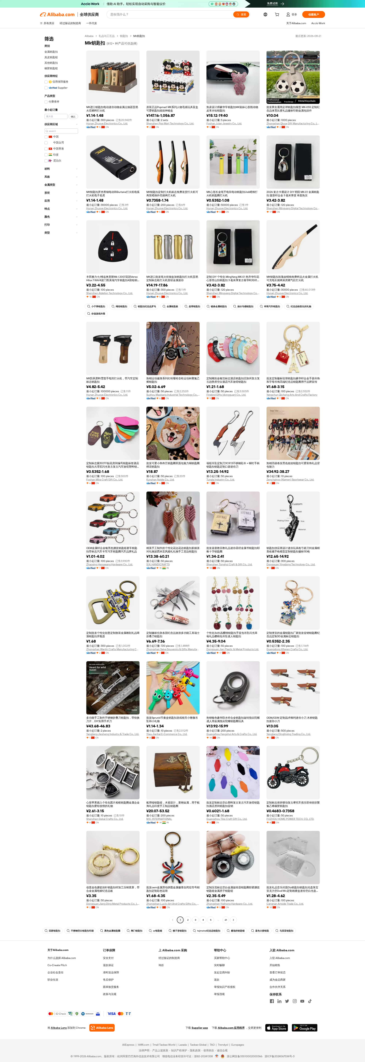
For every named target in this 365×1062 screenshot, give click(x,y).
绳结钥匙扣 (121, 306)
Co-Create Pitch (57, 965)
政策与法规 (109, 994)
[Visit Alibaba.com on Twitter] (287, 1001)
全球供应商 (89, 14)
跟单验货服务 (111, 986)
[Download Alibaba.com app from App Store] (276, 1028)
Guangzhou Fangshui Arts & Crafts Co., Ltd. (231, 734)
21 (226, 920)
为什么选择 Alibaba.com (62, 957)
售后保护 (108, 979)
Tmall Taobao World (163, 1044)
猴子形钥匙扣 (179, 930)
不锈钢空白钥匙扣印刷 (82, 930)
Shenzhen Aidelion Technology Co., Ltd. (109, 293)
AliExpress (128, 1044)
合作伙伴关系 (278, 986)
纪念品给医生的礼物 (301, 306)
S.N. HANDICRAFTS (158, 564)
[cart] (278, 15)
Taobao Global (198, 1044)
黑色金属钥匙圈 (112, 930)
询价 (161, 965)
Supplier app (200, 1027)
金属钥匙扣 (51, 51)
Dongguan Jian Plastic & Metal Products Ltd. (232, 649)
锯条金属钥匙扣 (219, 306)
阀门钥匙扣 (136, 930)
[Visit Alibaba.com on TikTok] (310, 1001)
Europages (237, 1044)
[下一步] (233, 919)
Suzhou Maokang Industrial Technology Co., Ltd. (173, 394)
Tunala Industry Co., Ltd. (220, 479)
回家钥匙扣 (54, 930)
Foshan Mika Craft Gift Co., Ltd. (104, 479)
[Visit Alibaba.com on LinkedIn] (279, 1001)
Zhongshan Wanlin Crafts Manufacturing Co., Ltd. (113, 649)
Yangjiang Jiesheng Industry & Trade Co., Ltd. (112, 734)
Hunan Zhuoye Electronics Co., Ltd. (107, 123)
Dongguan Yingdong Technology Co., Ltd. (291, 564)
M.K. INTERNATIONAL (159, 818)
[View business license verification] (217, 1056)
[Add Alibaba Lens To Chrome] (102, 1028)
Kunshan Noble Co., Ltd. (160, 479)
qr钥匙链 (157, 930)
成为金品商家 (278, 979)
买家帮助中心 (222, 957)
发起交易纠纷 (222, 972)
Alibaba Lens (59, 1027)
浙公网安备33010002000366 (244, 1056)
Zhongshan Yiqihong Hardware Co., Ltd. (229, 903)
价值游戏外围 (98, 313)
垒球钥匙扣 (194, 306)
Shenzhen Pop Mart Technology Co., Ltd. (170, 123)
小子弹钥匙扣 (98, 306)
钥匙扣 (124, 35)
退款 (216, 979)
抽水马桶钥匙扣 (245, 306)
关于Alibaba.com (58, 949)
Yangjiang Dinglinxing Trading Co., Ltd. (289, 734)
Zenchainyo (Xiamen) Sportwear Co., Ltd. (290, 479)
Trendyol (223, 1044)
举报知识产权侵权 (224, 986)
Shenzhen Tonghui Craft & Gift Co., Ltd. (229, 564)
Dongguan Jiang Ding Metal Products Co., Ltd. (113, 903)
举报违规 (219, 994)
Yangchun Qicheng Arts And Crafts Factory (292, 394)
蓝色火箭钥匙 (262, 930)
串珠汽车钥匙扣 (272, 306)
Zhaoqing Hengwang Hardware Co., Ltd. (109, 564)
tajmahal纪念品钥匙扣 (208, 930)
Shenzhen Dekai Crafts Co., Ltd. (104, 818)
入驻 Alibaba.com (280, 957)
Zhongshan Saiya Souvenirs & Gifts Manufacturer (173, 649)
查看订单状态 (278, 972)
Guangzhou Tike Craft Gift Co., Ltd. (226, 818)
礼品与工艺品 (107, 35)
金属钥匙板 (172, 306)
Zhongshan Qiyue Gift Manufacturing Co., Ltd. (293, 123)
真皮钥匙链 (51, 57)
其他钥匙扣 (51, 62)
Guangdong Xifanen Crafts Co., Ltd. (287, 649)
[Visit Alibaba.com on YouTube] (302, 1001)
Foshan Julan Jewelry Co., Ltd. (224, 123)
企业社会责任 (55, 972)
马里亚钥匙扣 (286, 930)
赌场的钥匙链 (238, 930)
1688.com (143, 1044)
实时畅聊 (219, 965)
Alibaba (89, 35)
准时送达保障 (111, 972)
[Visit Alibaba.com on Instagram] (294, 1001)
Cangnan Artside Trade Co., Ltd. (285, 903)
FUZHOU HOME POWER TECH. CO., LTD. (290, 818)
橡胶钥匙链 (51, 68)
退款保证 (108, 965)
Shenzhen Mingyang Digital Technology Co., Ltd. (293, 208)
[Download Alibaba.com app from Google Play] (304, 1028)
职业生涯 (53, 979)
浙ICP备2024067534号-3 (279, 1056)
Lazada (183, 1044)
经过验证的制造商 (169, 957)
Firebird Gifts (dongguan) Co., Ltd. (226, 394)
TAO (212, 1044)
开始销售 (275, 965)
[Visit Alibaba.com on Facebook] (272, 1001)
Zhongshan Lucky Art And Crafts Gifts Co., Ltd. (173, 903)
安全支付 (108, 957)
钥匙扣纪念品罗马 (147, 306)
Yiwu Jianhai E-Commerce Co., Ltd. (166, 734)
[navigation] (61, 478)
